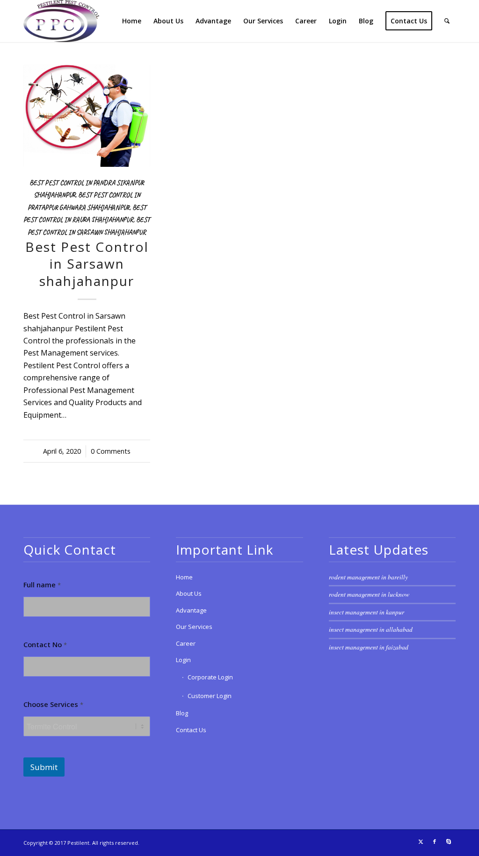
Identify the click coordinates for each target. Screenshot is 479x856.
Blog (182, 713)
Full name (42, 584)
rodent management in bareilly (368, 576)
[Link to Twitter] (421, 842)
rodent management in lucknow (369, 594)
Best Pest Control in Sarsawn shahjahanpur (87, 264)
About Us (189, 593)
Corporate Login (210, 677)
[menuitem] (131, 21)
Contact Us (191, 730)
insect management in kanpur (366, 611)
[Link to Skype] (449, 842)
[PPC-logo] (61, 21)
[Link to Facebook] (435, 842)
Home (184, 577)
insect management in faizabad (368, 646)
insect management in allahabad (371, 629)
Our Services (194, 626)
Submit (44, 767)
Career (186, 643)
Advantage (191, 610)
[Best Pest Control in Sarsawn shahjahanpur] (86, 115)
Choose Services (53, 704)
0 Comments (111, 451)
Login (183, 660)
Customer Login (210, 696)
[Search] (447, 21)
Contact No (45, 644)
